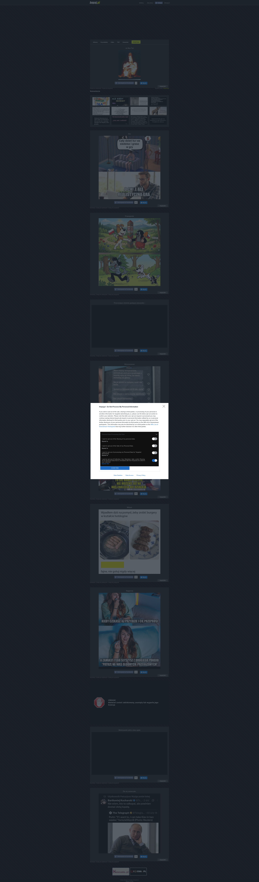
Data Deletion (118, 475)
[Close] (164, 407)
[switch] (154, 438)
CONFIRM (115, 468)
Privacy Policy (141, 475)
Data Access (129, 475)
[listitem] (129, 434)
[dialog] (129, 441)
